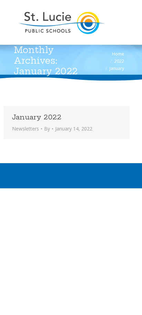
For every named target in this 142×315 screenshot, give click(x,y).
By (47, 128)
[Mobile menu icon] (14, 22)
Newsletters (25, 128)
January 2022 (36, 117)
